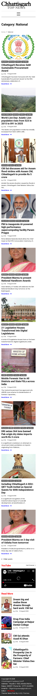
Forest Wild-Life (6, 114)
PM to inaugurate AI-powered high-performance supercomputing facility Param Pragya (17, 228)
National (11, 61)
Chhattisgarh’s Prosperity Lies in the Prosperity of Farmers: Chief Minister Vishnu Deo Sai (24, 656)
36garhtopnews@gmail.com (20, 688)
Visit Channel (30, 565)
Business (4, 61)
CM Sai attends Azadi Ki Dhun (21, 637)
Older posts (7, 559)
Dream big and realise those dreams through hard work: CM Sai (23, 603)
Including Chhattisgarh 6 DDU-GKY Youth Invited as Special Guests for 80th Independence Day (17, 488)
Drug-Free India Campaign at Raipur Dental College (23, 622)
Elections (4, 324)
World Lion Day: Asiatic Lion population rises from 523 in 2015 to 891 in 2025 (16, 120)
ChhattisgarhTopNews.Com (12, 681)
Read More (5, 84)
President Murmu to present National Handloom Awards (16, 279)
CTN (4, 74)
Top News (25, 61)
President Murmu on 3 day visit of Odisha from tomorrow (17, 541)
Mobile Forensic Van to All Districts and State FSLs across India (18, 381)
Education (5, 221)
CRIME (4, 375)
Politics (18, 61)
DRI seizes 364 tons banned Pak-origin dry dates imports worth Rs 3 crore (16, 434)
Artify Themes (23, 693)
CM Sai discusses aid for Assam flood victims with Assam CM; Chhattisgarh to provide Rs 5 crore (18, 172)
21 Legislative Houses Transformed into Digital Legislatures (14, 330)
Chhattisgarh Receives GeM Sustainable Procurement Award (16, 68)
